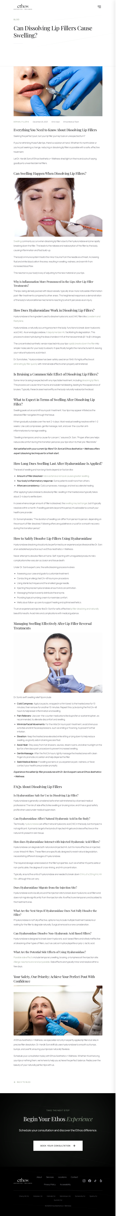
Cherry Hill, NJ (24, 1196)
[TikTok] (95, 1180)
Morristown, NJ (65, 1196)
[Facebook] (89, 1180)
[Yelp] (101, 1180)
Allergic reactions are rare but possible (32, 961)
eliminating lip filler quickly (25, 363)
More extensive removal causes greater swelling (66, 476)
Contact (74, 1177)
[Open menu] (99, 7)
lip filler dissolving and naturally (84, 608)
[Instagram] (84, 1180)
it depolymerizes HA (55, 332)
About (39, 1177)
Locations (62, 1177)
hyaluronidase (31, 823)
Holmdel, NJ (51, 1196)
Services (49, 1177)
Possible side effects (23, 957)
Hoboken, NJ (37, 1196)
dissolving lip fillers (90, 380)
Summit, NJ (58, 1200)
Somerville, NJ (80, 1196)
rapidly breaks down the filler (81, 343)
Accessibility (65, 1184)
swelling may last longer (76, 503)
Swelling (17, 241)
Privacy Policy (49, 1184)
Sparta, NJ (93, 1196)
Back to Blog (24, 1082)
